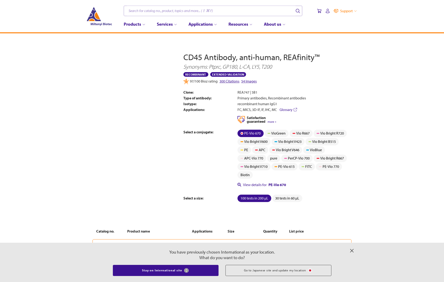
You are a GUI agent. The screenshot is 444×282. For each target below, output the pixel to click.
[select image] (105, 147)
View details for (264, 184)
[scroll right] (176, 147)
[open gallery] (134, 94)
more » (272, 121)
